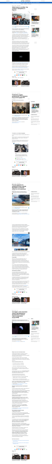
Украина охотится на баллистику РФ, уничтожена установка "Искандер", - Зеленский (35, 117)
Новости (14, 2)
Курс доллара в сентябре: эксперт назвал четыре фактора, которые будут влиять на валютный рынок (35, 119)
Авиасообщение (21, 77)
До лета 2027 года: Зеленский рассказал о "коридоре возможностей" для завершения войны (35, 22)
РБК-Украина (19, 121)
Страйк (18, 77)
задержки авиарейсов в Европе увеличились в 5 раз (22, 62)
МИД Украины (13, 294)
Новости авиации (18, 5)
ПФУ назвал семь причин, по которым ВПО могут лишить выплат (35, 124)
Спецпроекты (37, 2)
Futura (24, 341)
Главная (13, 5)
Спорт (29, 2)
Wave (31, 2)
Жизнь (27, 2)
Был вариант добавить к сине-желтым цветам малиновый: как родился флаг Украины (35, 35)
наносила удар (25, 285)
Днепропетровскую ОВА (15, 122)
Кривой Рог (13, 167)
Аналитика (17, 2)
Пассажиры (16, 77)
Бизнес (24, 2)
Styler (34, 2)
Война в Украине (18, 93)
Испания (13, 77)
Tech (17, 310)
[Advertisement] (21, 128)
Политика (21, 2)
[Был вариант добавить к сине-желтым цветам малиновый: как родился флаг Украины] (35, 30)
